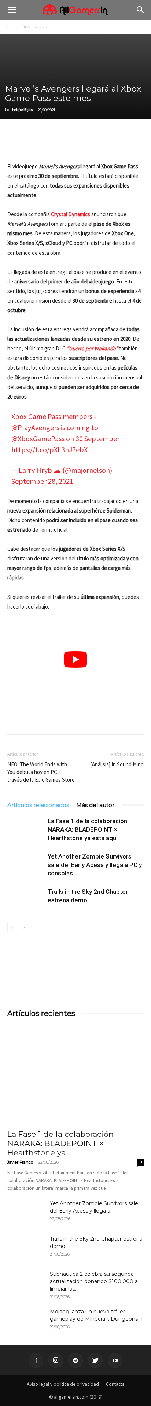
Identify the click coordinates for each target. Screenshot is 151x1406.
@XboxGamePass (38, 438)
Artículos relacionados (38, 805)
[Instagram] (55, 1360)
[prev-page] (11, 927)
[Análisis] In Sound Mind (117, 764)
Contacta (115, 1384)
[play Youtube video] (75, 659)
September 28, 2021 (42, 481)
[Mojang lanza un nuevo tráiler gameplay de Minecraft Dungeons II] (25, 1321)
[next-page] (23, 927)
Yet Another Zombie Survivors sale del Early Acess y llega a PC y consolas (95, 865)
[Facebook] (14, 144)
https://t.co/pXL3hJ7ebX (49, 449)
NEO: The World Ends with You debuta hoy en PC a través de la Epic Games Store (41, 772)
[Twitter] (31, 144)
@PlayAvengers (35, 427)
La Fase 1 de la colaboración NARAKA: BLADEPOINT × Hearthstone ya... (60, 1143)
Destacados (34, 27)
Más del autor (95, 805)
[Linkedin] (48, 144)
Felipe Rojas (22, 109)
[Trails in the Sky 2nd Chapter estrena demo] (25, 900)
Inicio (9, 27)
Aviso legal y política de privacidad (63, 1384)
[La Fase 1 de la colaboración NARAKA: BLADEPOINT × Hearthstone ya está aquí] (25, 829)
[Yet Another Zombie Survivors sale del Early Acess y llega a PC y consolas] (25, 865)
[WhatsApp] (65, 144)
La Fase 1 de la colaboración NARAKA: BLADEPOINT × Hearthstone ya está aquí (87, 829)
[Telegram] (82, 144)
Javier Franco (20, 1162)
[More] (99, 144)
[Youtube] (115, 1360)
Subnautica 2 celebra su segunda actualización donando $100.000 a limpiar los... (94, 1281)
